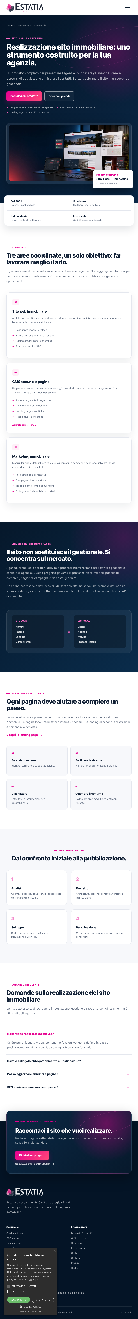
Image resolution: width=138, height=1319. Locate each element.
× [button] (54, 1251)
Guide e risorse (79, 1238)
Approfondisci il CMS (25, 425)
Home (9, 25)
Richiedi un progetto (32, 1155)
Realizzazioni (78, 1248)
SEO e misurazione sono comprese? (32, 1087)
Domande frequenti (81, 1233)
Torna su (126, 1312)
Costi (74, 1253)
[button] (8, 1286)
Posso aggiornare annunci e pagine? (32, 1074)
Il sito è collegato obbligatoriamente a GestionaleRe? (44, 1061)
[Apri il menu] (127, 7)
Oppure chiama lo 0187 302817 (34, 1164)
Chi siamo (76, 1243)
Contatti (75, 1258)
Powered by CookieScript (31, 1312)
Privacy (75, 1263)
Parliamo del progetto (24, 96)
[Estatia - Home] (24, 7)
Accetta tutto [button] (19, 1299)
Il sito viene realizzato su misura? (30, 1034)
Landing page (13, 1243)
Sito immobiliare (15, 1233)
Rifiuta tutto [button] (42, 1299)
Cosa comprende (59, 96)
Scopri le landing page (24, 735)
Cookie (74, 1268)
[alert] (31, 1281)
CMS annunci (13, 1238)
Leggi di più (33, 1279)
